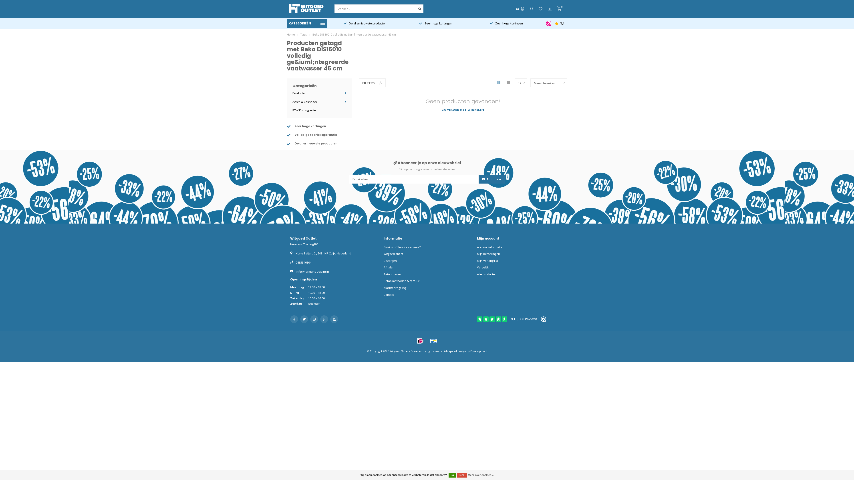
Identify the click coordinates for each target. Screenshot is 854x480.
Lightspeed (434, 351)
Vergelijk (483, 267)
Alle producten (487, 274)
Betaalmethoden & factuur (401, 281)
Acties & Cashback (304, 102)
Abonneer (494, 179)
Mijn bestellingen (488, 254)
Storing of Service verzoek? (402, 247)
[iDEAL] (420, 341)
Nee (462, 475)
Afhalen (389, 267)
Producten (299, 93)
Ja (452, 475)
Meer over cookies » (481, 475)
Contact (389, 295)
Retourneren (392, 274)
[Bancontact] (433, 341)
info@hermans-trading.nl (313, 272)
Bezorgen (390, 261)
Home (291, 34)
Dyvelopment (478, 351)
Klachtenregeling (395, 288)
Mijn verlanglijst (487, 261)
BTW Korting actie (304, 110)
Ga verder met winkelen (462, 110)
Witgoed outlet (393, 254)
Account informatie (489, 247)
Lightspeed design (454, 351)
